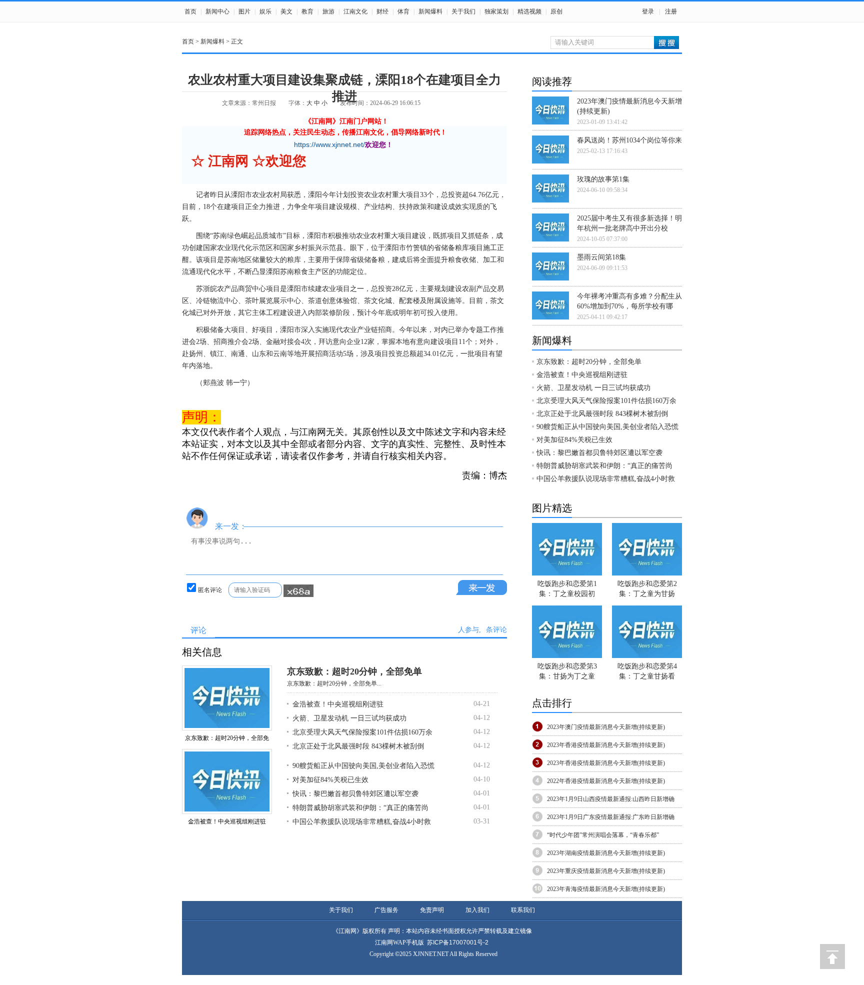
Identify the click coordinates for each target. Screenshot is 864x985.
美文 (286, 11)
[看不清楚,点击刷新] (299, 591)
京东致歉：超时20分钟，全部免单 (354, 671)
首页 (190, 11)
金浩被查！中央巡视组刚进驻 (227, 821)
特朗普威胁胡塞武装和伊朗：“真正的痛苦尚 (360, 808)
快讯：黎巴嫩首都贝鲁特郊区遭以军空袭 (355, 794)
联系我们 (523, 910)
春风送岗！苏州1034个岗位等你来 (629, 140)
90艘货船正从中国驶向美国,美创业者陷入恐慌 (363, 766)
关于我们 (464, 11)
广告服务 (386, 910)
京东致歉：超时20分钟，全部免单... (334, 683)
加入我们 (478, 910)
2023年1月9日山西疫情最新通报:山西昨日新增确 (610, 799)
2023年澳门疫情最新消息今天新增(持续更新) (606, 727)
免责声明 (432, 910)
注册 (671, 11)
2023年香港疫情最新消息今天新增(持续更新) (606, 745)
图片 (244, 11)
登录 (648, 11)
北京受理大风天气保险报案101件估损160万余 (362, 732)
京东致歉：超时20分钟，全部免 (227, 738)
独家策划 (496, 11)
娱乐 (266, 11)
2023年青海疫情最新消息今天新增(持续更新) (606, 889)
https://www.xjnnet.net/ (329, 144)
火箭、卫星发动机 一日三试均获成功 (349, 718)
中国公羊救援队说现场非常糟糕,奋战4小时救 (361, 822)
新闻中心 (218, 11)
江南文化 (356, 11)
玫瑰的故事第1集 (603, 179)
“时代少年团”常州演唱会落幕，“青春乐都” (603, 835)
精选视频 (530, 11)
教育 (308, 11)
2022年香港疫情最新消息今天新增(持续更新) (606, 781)
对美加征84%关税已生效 (330, 780)
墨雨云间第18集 (601, 257)
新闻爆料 (430, 11)
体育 (404, 11)
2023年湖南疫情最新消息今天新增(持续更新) (606, 853)
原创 (556, 11)
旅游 (328, 11)
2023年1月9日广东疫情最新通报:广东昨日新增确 (610, 817)
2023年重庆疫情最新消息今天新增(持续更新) (606, 871)
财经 (382, 11)
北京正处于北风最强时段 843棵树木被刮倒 (358, 746)
